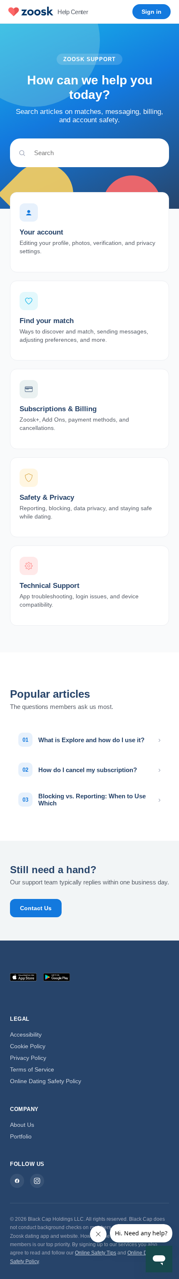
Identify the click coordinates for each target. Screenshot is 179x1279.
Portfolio (21, 1136)
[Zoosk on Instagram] (37, 1181)
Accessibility (26, 1034)
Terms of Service (32, 1069)
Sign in (152, 11)
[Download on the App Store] (23, 977)
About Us (22, 1124)
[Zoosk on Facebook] (17, 1181)
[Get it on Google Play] (56, 977)
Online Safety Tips (95, 1253)
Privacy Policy (28, 1057)
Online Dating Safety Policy (45, 1081)
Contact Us (36, 908)
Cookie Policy (27, 1046)
